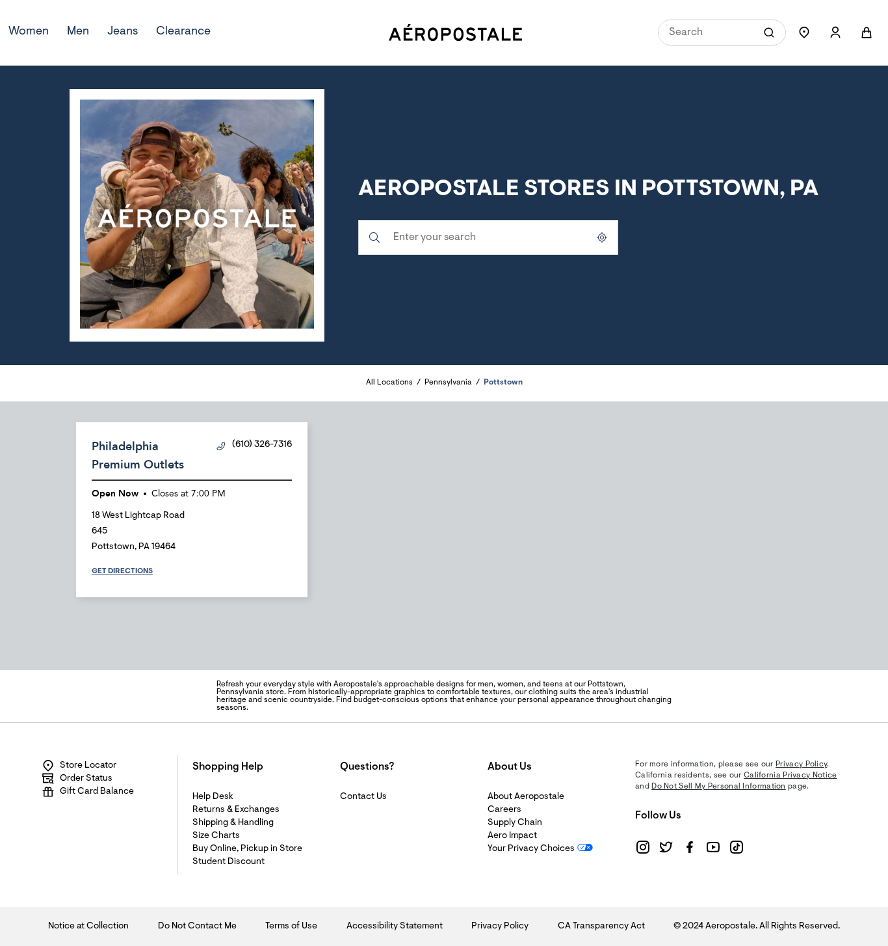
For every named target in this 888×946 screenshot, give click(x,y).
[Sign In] (835, 33)
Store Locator (88, 765)
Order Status (86, 778)
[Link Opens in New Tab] (643, 847)
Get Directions (122, 571)
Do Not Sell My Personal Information (718, 787)
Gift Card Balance (97, 791)
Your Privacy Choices (531, 849)
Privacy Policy (801, 764)
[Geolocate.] (602, 237)
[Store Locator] (804, 33)
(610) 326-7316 (262, 445)
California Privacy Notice (790, 775)
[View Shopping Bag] (867, 33)
